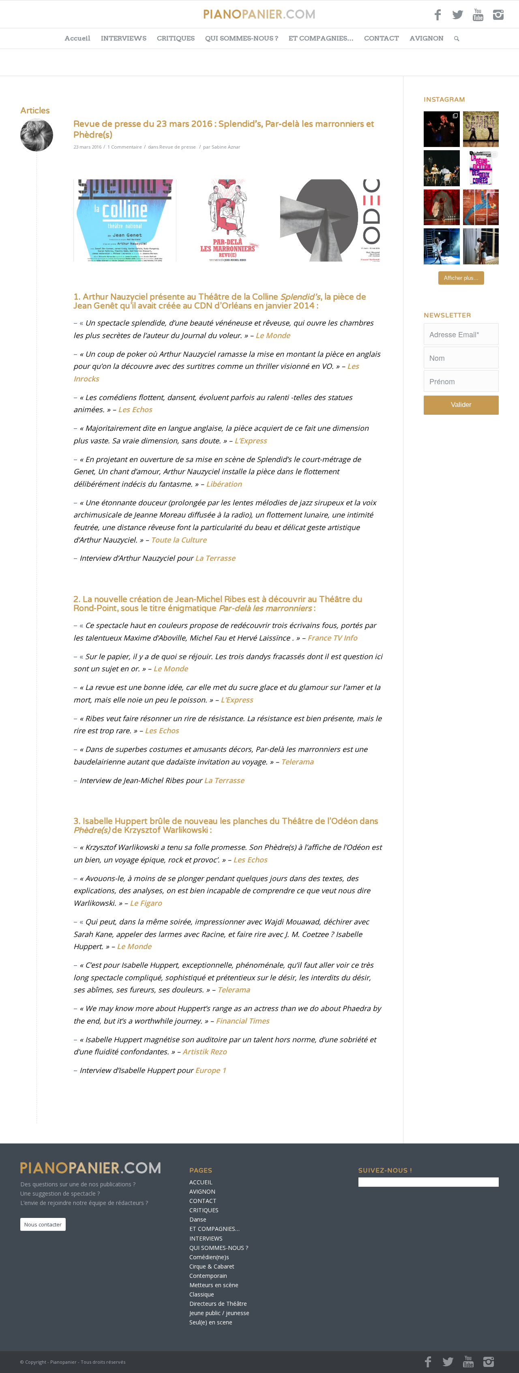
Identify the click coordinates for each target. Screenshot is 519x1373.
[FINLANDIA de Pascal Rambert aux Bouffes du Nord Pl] (481, 246)
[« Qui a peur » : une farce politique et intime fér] (442, 168)
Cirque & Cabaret (211, 1266)
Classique (201, 1294)
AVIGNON (427, 38)
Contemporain (208, 1275)
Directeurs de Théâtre (218, 1303)
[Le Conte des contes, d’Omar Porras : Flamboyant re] (442, 207)
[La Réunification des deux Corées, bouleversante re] (481, 168)
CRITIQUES (176, 38)
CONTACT (381, 38)
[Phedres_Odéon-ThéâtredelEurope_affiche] (332, 220)
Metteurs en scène (213, 1285)
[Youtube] (478, 18)
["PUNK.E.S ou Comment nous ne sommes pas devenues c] (442, 246)
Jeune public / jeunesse (219, 1313)
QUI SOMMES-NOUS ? (241, 38)
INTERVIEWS (123, 38)
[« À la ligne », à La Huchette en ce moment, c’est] (481, 207)
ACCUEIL (200, 1182)
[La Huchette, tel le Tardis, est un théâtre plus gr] (442, 129)
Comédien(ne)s (209, 1257)
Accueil (77, 38)
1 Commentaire (124, 147)
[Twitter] (458, 18)
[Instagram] (498, 18)
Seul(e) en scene (210, 1322)
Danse (197, 1219)
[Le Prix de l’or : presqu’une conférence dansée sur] (481, 129)
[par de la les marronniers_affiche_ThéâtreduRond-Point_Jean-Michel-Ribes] (228, 220)
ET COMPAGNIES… (321, 38)
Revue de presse (177, 147)
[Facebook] (437, 18)
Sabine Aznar (226, 147)
